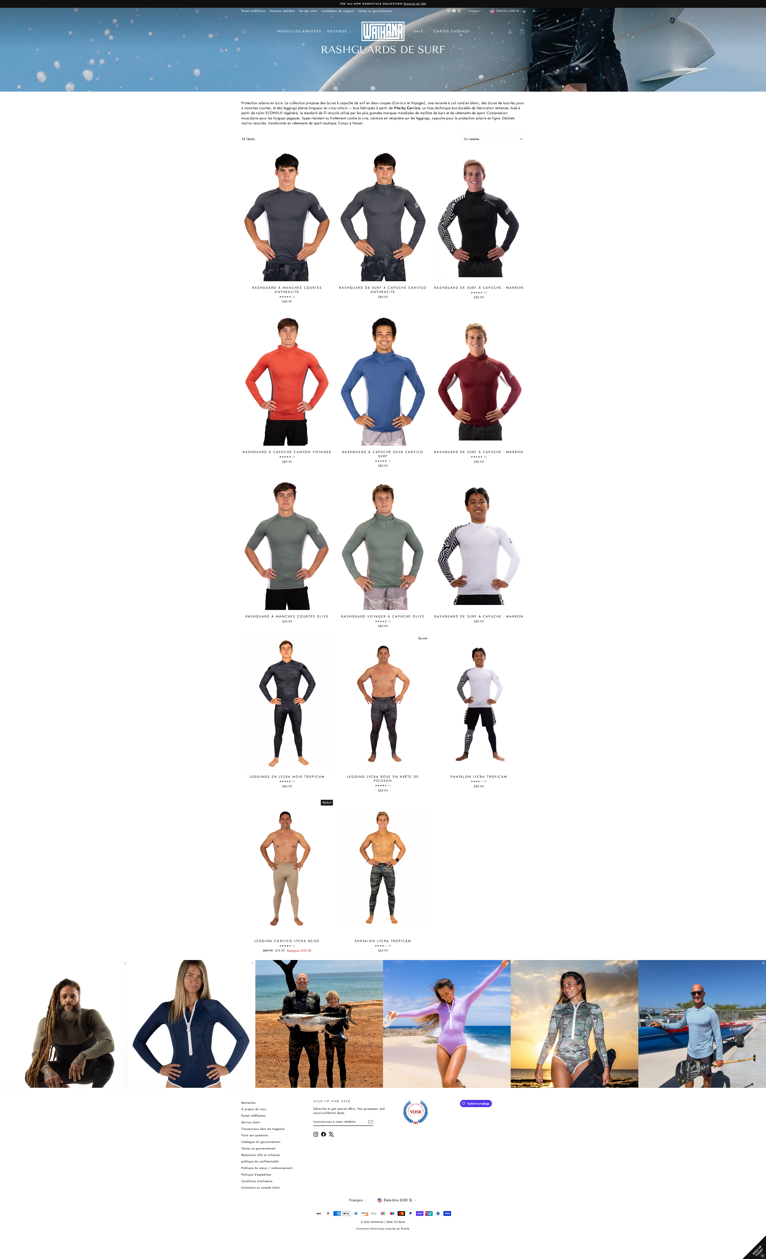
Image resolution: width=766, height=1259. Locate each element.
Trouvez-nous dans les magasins (263, 1129)
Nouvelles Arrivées (299, 31)
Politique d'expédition (256, 1174)
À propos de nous (253, 1109)
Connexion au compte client (260, 1187)
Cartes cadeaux (452, 31)
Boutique (338, 31)
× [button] (762, 1255)
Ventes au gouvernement (375, 11)
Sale (419, 31)
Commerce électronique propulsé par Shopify (383, 1228)
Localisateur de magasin (337, 11)
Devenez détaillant (282, 11)
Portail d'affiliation (253, 11)
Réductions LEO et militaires (260, 1155)
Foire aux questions (254, 1135)
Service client (308, 11)
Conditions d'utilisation (257, 1181)
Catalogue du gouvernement (260, 1142)
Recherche (248, 1103)
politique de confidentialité (260, 1161)
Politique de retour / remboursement (266, 1168)
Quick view (287, 279)
